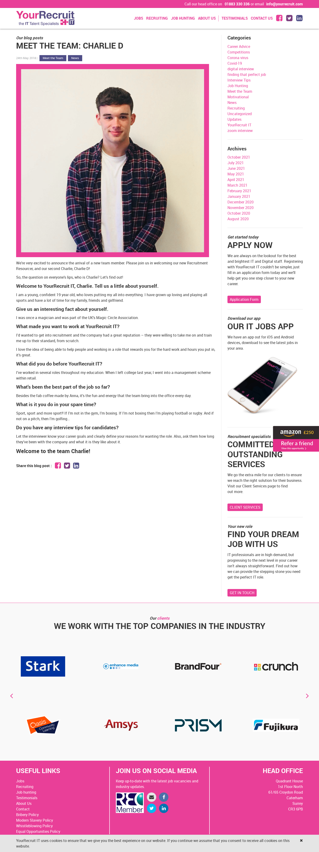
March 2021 (237, 185)
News (75, 58)
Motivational (238, 96)
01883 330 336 (237, 4)
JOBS (138, 18)
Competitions (238, 52)
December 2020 (240, 202)
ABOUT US (207, 18)
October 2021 (238, 157)
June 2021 (236, 168)
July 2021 (235, 162)
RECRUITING (157, 18)
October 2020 (238, 213)
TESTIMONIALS (235, 18)
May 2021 (235, 174)
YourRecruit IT (239, 125)
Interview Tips (239, 80)
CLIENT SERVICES (245, 507)
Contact (23, 809)
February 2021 (239, 190)
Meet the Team (53, 58)
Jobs (20, 781)
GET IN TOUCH (242, 592)
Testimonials (26, 797)
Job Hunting (237, 85)
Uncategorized (239, 113)
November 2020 (240, 207)
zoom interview (240, 130)
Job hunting (26, 792)
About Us (24, 803)
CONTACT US (262, 18)
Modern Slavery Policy (34, 820)
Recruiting (236, 108)
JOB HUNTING (183, 18)
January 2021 (238, 196)
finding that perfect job (246, 74)
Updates (234, 119)
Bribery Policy (27, 814)
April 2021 (235, 179)
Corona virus (237, 57)
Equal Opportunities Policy (38, 831)
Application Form (244, 299)
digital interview (240, 68)
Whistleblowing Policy (34, 825)
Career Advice (238, 46)
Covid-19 (234, 63)
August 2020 (238, 218)
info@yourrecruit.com (284, 4)
